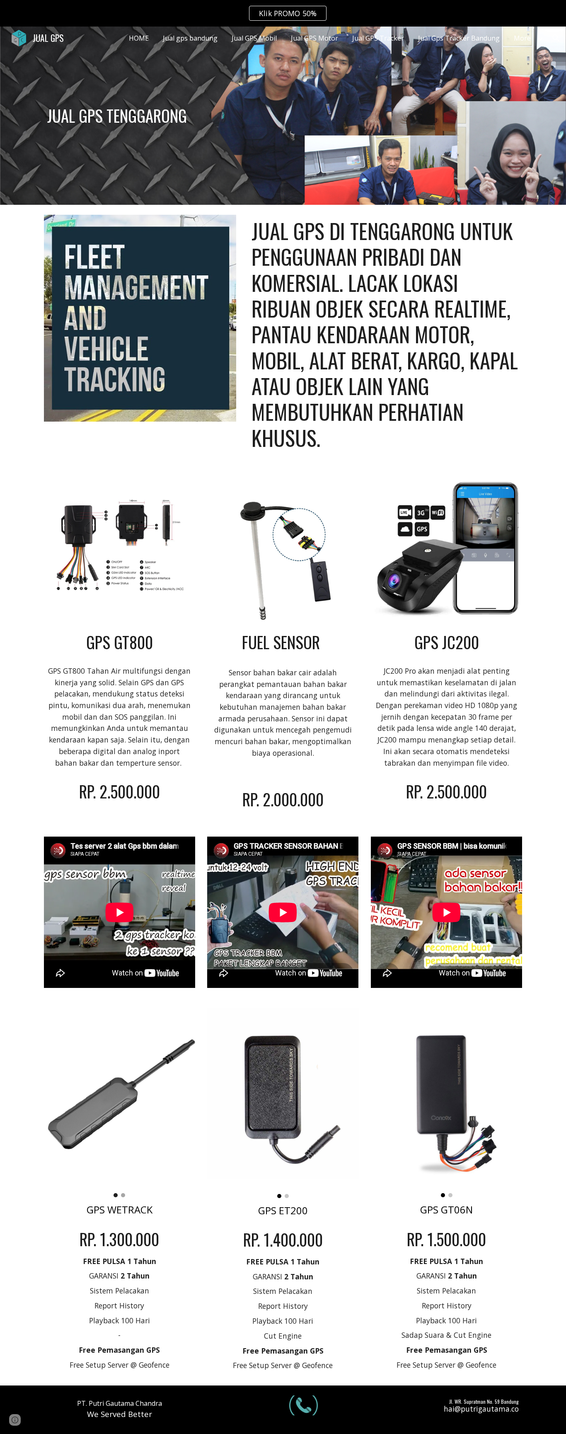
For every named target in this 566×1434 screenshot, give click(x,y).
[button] (556, 38)
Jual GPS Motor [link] (314, 38)
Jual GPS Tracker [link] (378, 38)
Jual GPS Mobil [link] (254, 38)
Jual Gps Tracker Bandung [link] (459, 38)
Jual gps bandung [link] (190, 38)
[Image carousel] (119, 1102)
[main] (160, 116)
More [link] (522, 38)
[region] (283, 13)
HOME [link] (139, 38)
